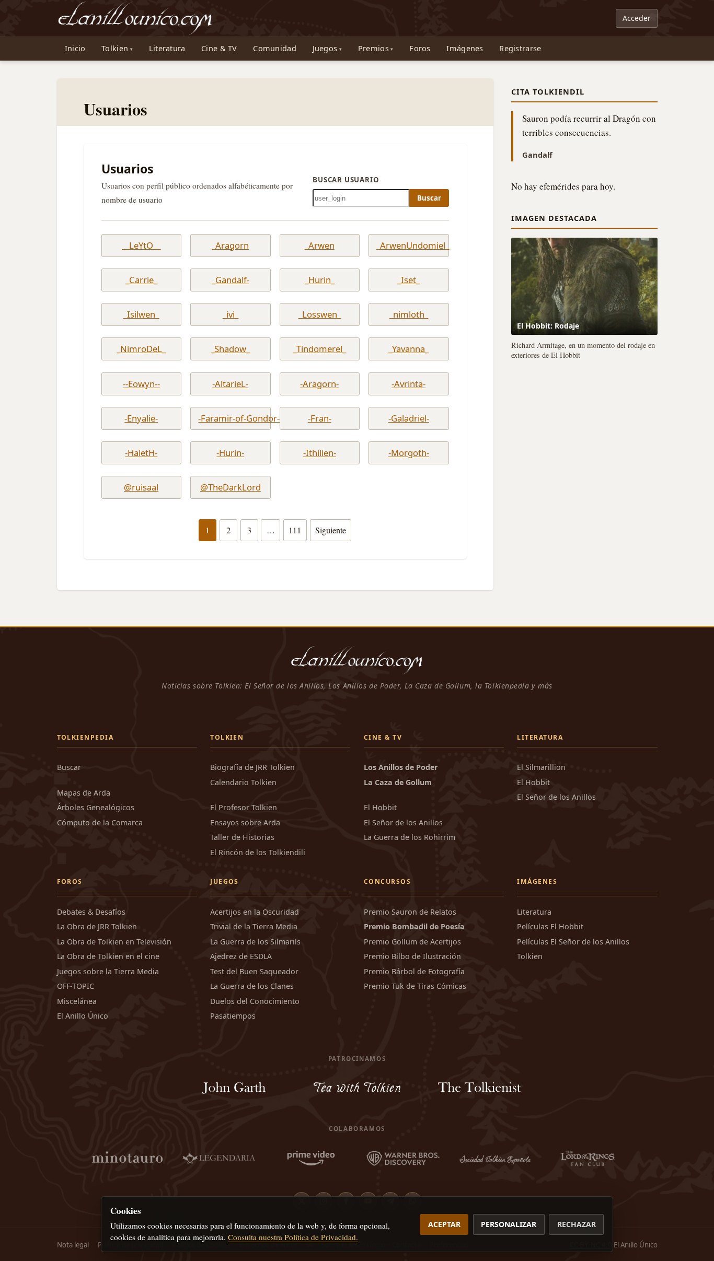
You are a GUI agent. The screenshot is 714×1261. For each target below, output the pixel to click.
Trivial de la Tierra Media (253, 926)
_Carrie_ (141, 280)
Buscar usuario (346, 179)
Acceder (637, 18)
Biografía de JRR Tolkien (252, 767)
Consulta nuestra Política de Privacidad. (293, 1237)
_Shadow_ (230, 349)
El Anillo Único (82, 1016)
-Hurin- (230, 453)
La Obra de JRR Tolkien (97, 926)
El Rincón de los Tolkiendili (257, 852)
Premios (373, 48)
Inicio (75, 48)
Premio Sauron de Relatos (410, 912)
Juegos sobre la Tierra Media (108, 971)
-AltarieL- (230, 384)
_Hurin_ (320, 280)
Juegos (325, 48)
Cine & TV (219, 48)
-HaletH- (141, 453)
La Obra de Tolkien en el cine (108, 956)
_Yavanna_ (408, 349)
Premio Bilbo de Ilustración (412, 956)
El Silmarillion (541, 767)
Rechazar (576, 1224)
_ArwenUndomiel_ (408, 245)
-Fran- (319, 418)
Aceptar (444, 1224)
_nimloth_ (408, 314)
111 (295, 530)
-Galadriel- (408, 418)
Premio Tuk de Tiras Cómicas (415, 986)
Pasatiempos (233, 1016)
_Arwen (320, 245)
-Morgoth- (408, 453)
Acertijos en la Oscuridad (254, 912)
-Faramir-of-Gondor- (230, 418)
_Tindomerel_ (319, 349)
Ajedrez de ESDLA (241, 956)
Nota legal (73, 1245)
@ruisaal (141, 487)
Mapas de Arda (83, 793)
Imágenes (464, 48)
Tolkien (114, 48)
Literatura (167, 48)
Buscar (429, 198)
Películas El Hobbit (550, 926)
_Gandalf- (230, 280)
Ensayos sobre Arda (245, 822)
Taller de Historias (242, 837)
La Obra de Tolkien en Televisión (114, 942)
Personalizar (508, 1224)
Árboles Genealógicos (95, 807)
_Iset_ (408, 280)
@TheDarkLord (230, 487)
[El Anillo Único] (135, 18)
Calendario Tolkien (243, 782)
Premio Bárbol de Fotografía (414, 971)
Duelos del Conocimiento (255, 1001)
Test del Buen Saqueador (254, 971)
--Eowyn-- (141, 384)
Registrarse (520, 48)
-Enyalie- (141, 418)
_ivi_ (230, 314)
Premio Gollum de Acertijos (412, 942)
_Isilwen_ (141, 314)
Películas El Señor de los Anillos (573, 942)
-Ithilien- (319, 453)
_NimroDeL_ (141, 349)
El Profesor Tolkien (243, 807)
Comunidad (274, 48)
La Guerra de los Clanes (252, 986)
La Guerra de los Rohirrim (409, 837)
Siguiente (330, 530)
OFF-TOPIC (75, 986)
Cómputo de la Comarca (100, 822)
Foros (419, 48)
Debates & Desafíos (91, 912)
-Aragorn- (319, 384)
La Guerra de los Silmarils (255, 942)
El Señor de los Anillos (403, 822)
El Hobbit (380, 807)
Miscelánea (77, 1001)
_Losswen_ (319, 314)
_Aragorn (230, 245)
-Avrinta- (408, 384)
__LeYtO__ (141, 245)
